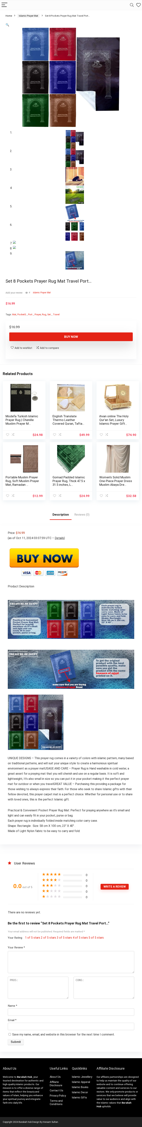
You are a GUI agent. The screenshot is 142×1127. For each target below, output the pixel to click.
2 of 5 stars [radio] (48, 937)
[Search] (131, 5)
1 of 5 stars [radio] (32, 937)
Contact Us (56, 1090)
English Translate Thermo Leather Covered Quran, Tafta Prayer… (67, 421)
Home (9, 15)
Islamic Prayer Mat (28, 15)
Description (61, 514)
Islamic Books (80, 1087)
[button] (7, 25)
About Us (55, 1076)
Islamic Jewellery (82, 1076)
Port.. (30, 314)
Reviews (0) (81, 514)
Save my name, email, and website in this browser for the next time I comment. (63, 1034)
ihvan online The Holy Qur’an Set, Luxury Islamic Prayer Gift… (114, 419)
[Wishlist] (138, 5)
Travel (56, 314)
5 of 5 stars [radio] (96, 937)
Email (12, 1020)
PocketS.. (22, 314)
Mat (14, 314)
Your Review (16, 947)
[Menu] (4, 5)
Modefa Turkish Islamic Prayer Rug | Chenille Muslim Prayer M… (22, 419)
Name (12, 1005)
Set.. (49, 314)
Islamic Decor (80, 1092)
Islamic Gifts (79, 1097)
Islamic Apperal (81, 1082)
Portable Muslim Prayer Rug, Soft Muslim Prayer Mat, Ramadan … (22, 480)
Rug (44, 314)
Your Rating (15, 937)
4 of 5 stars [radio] (80, 937)
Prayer (38, 314)
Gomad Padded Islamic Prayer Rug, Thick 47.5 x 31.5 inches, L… (69, 480)
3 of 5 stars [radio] (64, 937)
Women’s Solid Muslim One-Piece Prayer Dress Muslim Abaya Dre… (115, 480)
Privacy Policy (58, 1095)
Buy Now (71, 337)
